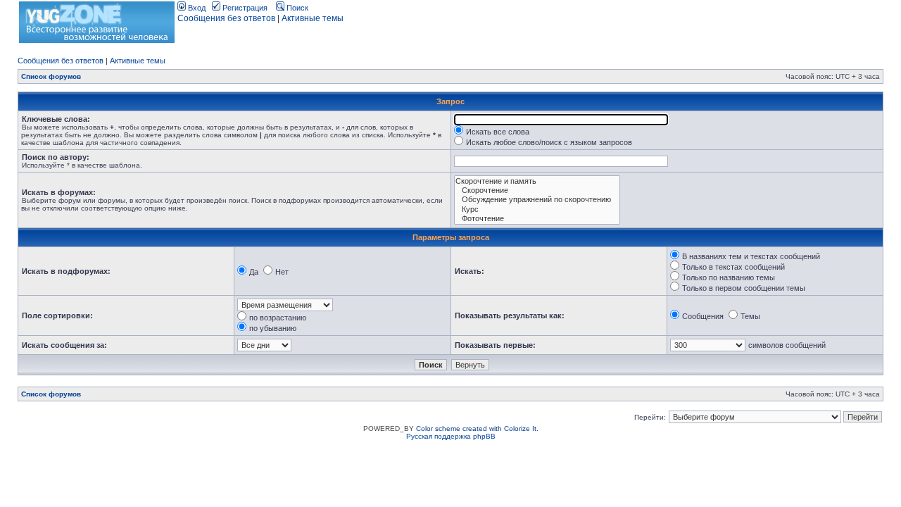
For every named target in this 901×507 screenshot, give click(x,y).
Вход (196, 8)
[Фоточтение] (537, 218)
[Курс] (537, 209)
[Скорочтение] (537, 190)
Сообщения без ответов (226, 18)
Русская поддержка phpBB (451, 436)
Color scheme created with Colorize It (476, 428)
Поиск (296, 8)
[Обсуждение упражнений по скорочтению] (537, 199)
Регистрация (243, 8)
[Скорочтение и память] (537, 181)
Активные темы (313, 18)
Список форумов (51, 76)
